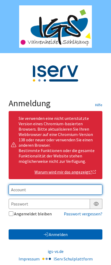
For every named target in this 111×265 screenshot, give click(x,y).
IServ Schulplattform (73, 259)
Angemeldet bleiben (33, 213)
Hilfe (98, 104)
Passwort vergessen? (83, 213)
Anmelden (58, 234)
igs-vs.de (56, 251)
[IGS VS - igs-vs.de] (55, 26)
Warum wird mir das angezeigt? (63, 172)
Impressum (29, 259)
